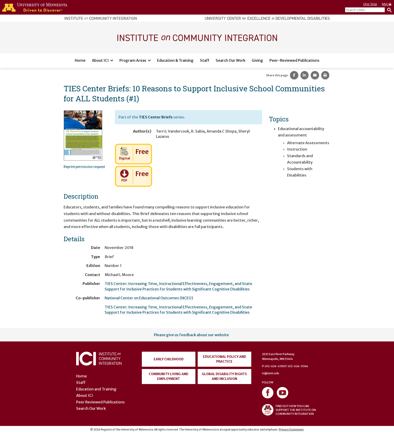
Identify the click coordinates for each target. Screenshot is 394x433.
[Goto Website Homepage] (197, 37)
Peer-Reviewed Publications (294, 60)
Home (80, 60)
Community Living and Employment (168, 376)
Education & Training (175, 60)
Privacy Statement (291, 429)
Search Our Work (230, 60)
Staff (204, 60)
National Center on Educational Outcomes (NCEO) (149, 298)
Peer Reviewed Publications (100, 402)
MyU (385, 4)
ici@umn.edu (270, 373)
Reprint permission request (84, 167)
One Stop (370, 4)
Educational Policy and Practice (224, 359)
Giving (257, 60)
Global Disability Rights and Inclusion (224, 376)
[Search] (388, 9)
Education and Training (96, 389)
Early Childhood (169, 359)
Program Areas (132, 60)
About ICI (100, 60)
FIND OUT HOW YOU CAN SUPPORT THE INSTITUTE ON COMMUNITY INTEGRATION (296, 409)
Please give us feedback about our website (191, 335)
